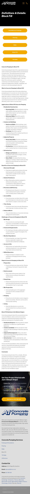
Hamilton (23, 478)
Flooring (4, 446)
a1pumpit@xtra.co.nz (10, 469)
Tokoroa (16, 479)
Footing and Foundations (8, 442)
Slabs (3, 449)
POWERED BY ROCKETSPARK (8, 492)
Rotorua (19, 483)
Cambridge (4, 479)
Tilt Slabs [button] (15, 59)
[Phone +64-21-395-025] (27, 3)
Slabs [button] (15, 45)
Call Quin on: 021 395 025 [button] (14, 399)
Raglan (20, 481)
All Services (5, 458)
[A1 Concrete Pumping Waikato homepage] (12, 3)
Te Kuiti (10, 483)
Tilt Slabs (4, 455)
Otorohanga (5, 483)
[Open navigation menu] (23, 3)
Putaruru (25, 481)
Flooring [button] (15, 37)
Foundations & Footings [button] (15, 30)
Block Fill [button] (15, 52)
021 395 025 (9, 472)
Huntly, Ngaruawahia (13, 481)
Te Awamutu (11, 479)
